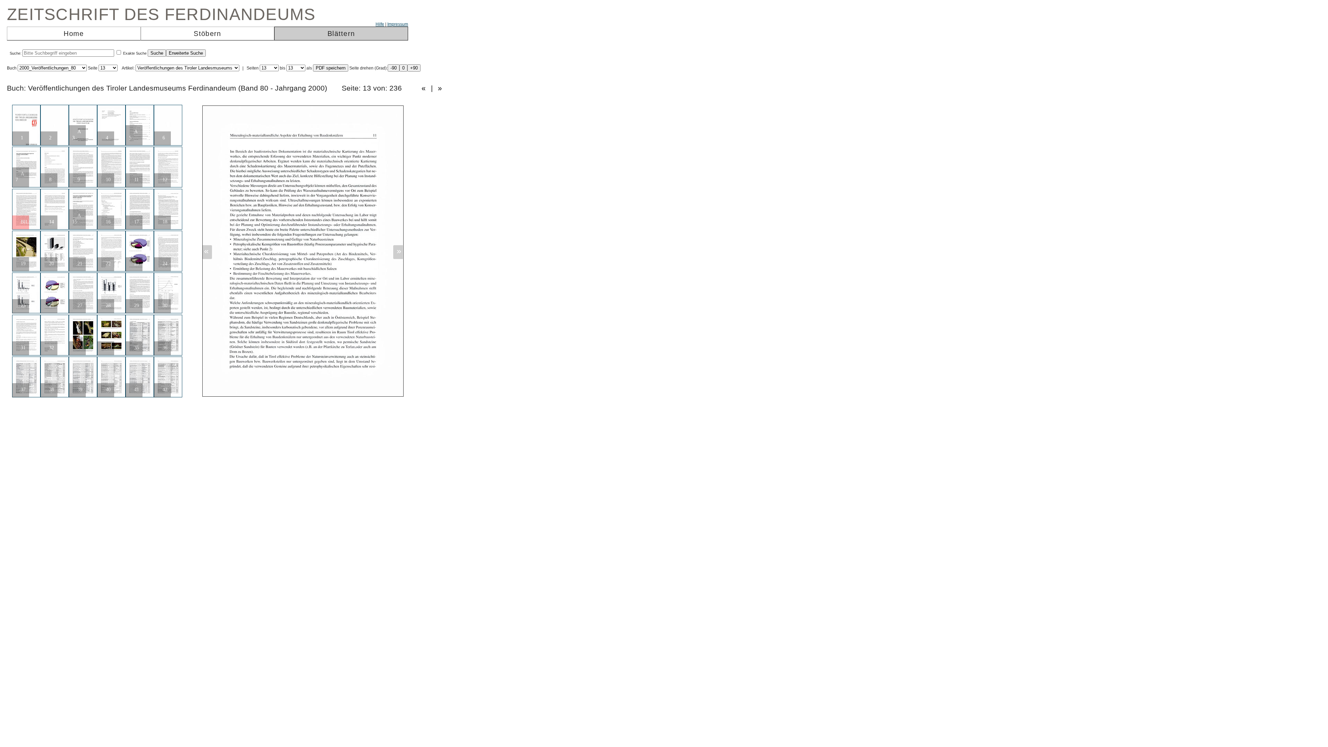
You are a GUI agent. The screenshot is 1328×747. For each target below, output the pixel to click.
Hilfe (380, 24)
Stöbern (207, 33)
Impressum (397, 24)
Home (74, 33)
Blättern (341, 33)
